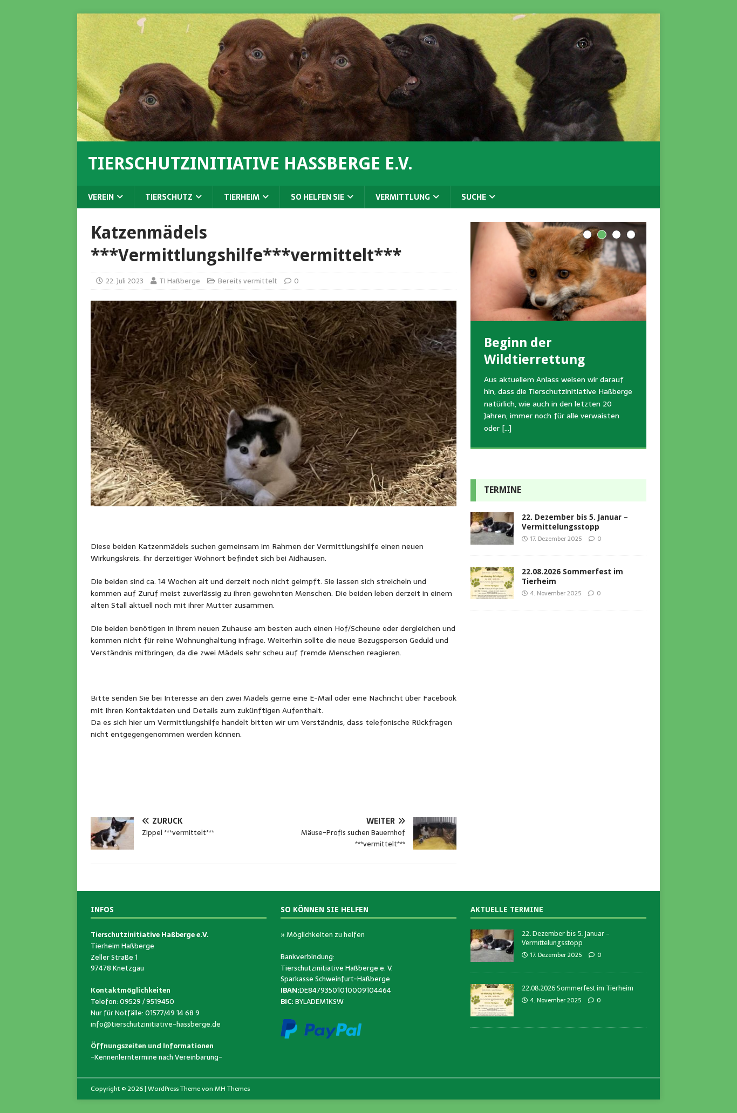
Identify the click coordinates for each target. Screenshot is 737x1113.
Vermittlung (403, 197)
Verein (101, 197)
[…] (506, 428)
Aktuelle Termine (506, 909)
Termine (502, 490)
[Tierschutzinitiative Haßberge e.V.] (368, 135)
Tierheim (242, 197)
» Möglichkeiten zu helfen (323, 934)
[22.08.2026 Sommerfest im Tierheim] (492, 593)
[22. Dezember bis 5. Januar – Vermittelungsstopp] (492, 539)
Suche (473, 197)
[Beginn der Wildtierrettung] (558, 271)
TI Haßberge (179, 281)
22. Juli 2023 (125, 281)
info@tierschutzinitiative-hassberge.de (156, 1024)
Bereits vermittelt (247, 281)
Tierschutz (169, 197)
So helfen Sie (317, 197)
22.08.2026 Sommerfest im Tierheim (577, 988)
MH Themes (232, 1088)
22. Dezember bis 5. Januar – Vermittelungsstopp (566, 938)
